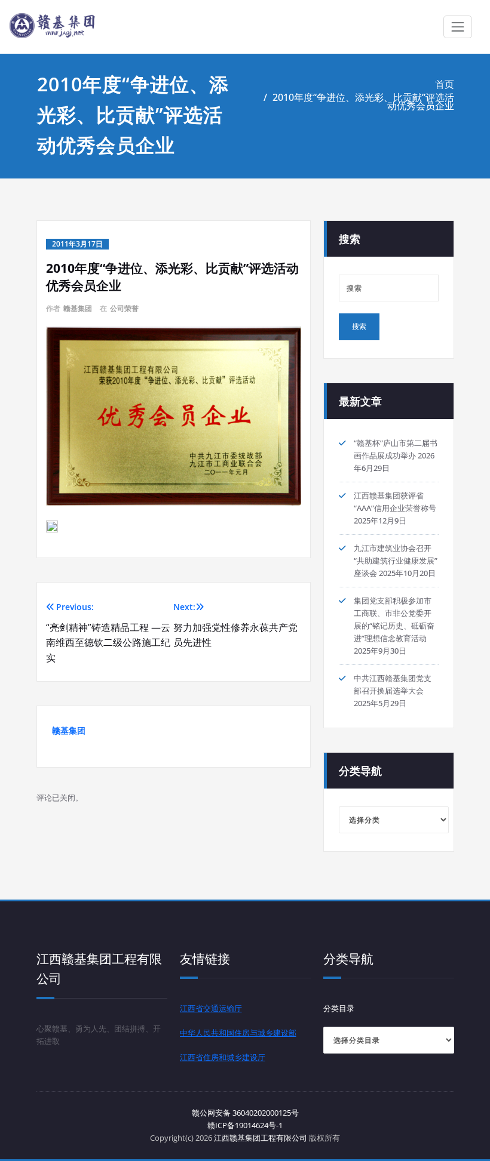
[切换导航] (457, 27)
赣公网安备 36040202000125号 (245, 1112)
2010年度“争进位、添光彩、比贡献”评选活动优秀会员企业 (363, 101)
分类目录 (338, 1008)
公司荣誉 (124, 308)
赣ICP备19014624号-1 (245, 1125)
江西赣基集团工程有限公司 (260, 1137)
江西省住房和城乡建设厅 (222, 1057)
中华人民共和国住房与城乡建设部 (238, 1032)
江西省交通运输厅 (211, 1008)
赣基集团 (77, 308)
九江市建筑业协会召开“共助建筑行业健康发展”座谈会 (395, 560)
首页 (444, 84)
